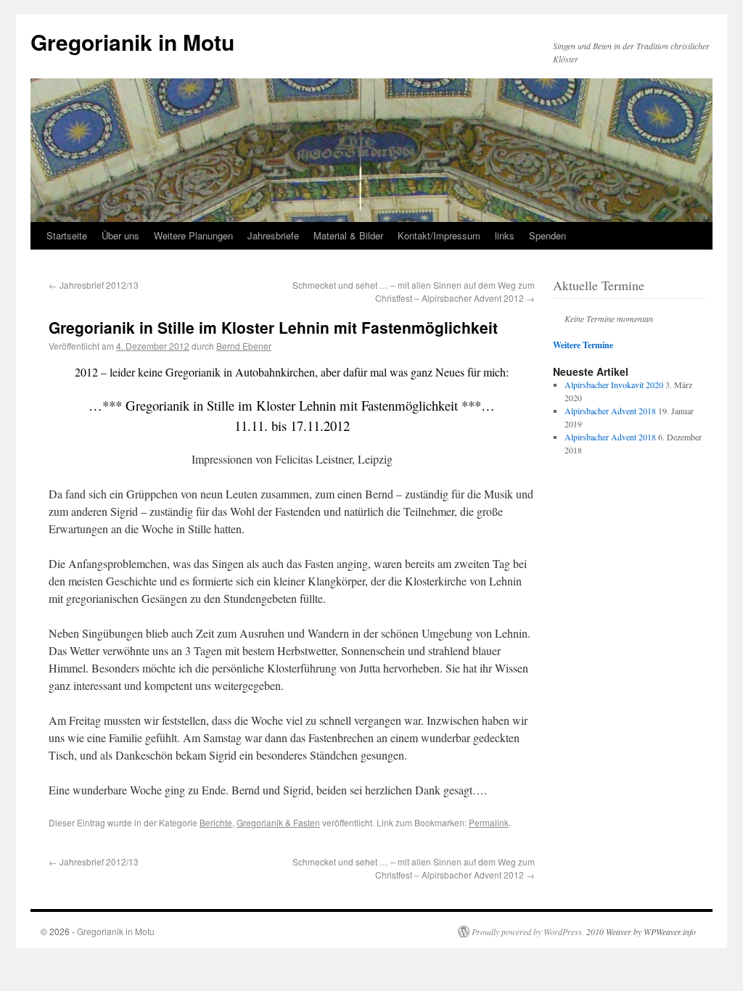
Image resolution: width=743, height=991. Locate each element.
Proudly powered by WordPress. (528, 931)
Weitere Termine (583, 345)
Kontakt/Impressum (439, 235)
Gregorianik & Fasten (278, 822)
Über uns (120, 235)
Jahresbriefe (273, 235)
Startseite (66, 235)
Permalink (489, 822)
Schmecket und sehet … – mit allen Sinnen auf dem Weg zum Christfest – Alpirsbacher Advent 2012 (413, 291)
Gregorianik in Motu (132, 41)
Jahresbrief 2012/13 (94, 285)
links (504, 235)
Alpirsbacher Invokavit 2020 (614, 384)
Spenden (547, 235)
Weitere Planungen (193, 235)
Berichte (216, 822)
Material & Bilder (348, 235)
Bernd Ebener (243, 346)
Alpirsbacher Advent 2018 (610, 410)
